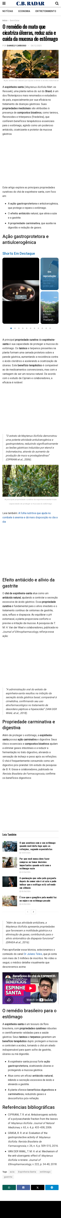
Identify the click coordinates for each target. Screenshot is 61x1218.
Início (4, 20)
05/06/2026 (25, 891)
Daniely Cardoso (16, 45)
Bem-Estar (14, 20)
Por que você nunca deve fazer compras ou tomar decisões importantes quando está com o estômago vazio (35, 863)
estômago (45, 1171)
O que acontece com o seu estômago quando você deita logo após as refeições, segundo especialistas (37, 846)
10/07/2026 (25, 853)
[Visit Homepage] (30, 3)
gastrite (8, 1176)
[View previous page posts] (27, 912)
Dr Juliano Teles (33, 954)
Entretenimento (45, 11)
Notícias (7, 11)
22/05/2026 (25, 904)
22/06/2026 (25, 872)
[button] (11, 328)
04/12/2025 (36, 45)
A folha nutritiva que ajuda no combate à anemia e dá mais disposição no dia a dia (30, 517)
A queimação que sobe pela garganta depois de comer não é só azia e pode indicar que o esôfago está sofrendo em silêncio (38, 882)
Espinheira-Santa (27, 1171)
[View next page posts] (33, 912)
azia (12, 1171)
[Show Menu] (4, 3)
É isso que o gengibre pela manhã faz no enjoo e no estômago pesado (38, 898)
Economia (24, 11)
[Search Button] (57, 3)
